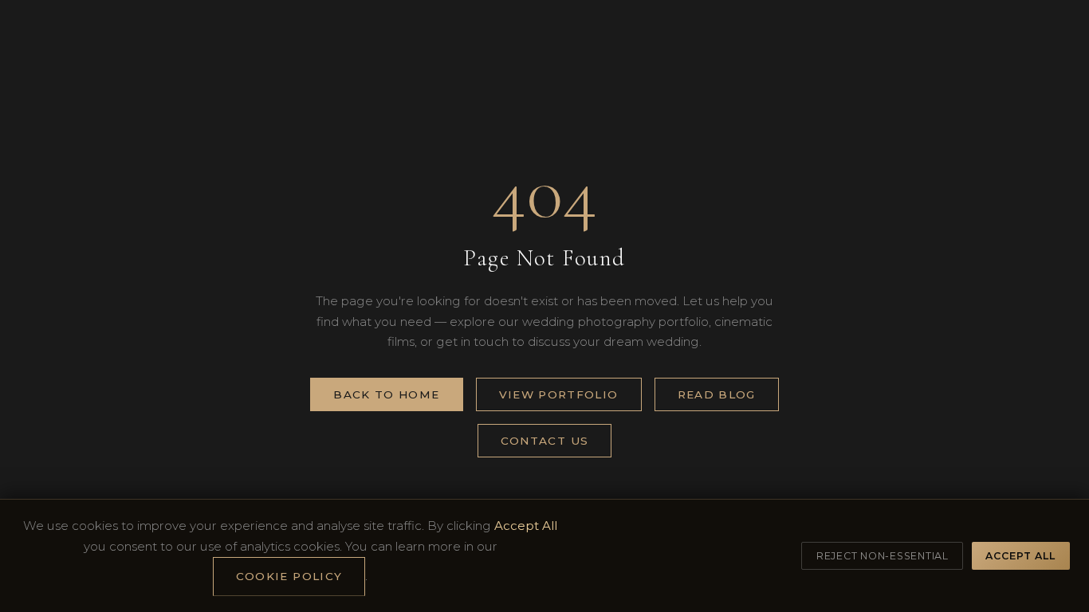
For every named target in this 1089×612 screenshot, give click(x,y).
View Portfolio (559, 394)
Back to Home (386, 394)
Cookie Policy (289, 576)
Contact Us (545, 440)
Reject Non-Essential (882, 556)
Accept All (1020, 556)
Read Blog (717, 394)
